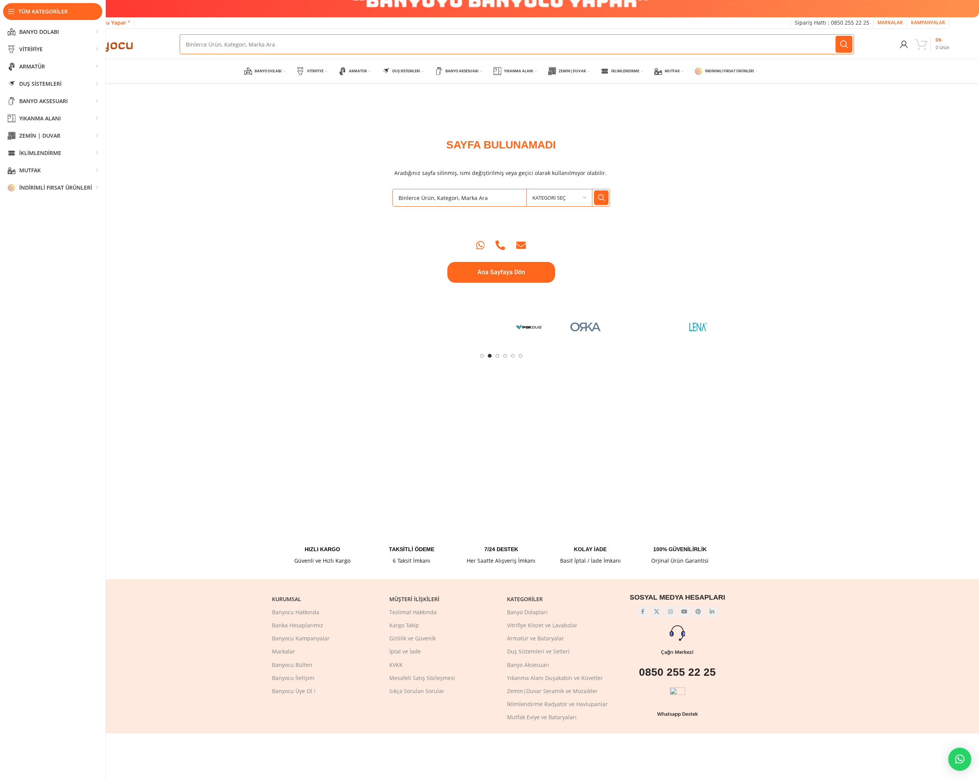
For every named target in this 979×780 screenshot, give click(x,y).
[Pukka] (473, 327)
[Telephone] (500, 245)
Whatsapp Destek (677, 714)
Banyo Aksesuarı (528, 664)
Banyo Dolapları (527, 612)
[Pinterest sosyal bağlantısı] (698, 612)
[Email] (521, 245)
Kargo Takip (404, 625)
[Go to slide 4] (505, 356)
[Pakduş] (529, 327)
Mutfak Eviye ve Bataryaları (542, 717)
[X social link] (656, 612)
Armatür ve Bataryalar (535, 638)
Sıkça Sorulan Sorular (416, 691)
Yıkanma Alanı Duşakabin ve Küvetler (555, 678)
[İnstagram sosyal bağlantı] (670, 612)
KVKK (396, 664)
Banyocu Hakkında (295, 612)
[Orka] (585, 327)
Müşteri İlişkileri (414, 599)
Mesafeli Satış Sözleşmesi (422, 678)
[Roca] (304, 327)
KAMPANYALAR (928, 22)
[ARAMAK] (844, 44)
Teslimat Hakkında (413, 612)
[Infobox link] (322, 537)
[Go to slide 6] (520, 356)
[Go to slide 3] (497, 356)
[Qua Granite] (417, 327)
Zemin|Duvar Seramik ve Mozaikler (552, 691)
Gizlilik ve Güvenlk (412, 638)
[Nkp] (642, 327)
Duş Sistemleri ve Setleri (538, 651)
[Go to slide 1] (482, 356)
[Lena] (698, 327)
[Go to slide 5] (513, 356)
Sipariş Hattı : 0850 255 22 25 (832, 22)
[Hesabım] (904, 44)
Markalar (283, 651)
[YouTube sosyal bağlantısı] (684, 612)
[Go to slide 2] (490, 356)
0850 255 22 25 (677, 672)
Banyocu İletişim (293, 678)
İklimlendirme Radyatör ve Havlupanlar (557, 704)
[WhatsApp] (480, 245)
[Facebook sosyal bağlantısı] (643, 612)
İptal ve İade (405, 651)
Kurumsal (286, 599)
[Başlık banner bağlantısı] (501, 8)
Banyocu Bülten (292, 664)
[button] (959, 759)
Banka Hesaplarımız (297, 625)
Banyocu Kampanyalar (301, 638)
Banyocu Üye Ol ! (293, 691)
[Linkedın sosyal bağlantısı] (712, 612)
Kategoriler (525, 599)
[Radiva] (360, 327)
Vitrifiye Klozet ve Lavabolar (542, 625)
